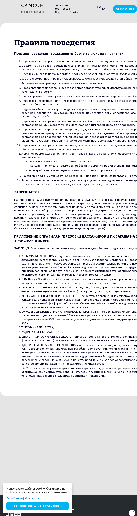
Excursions (61, 5)
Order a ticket (125, 9)
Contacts (76, 12)
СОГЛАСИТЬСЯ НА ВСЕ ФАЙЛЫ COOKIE (37, 506)
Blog (57, 12)
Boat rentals (62, 9)
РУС (99, 7)
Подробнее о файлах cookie (23, 498)
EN (104, 9)
